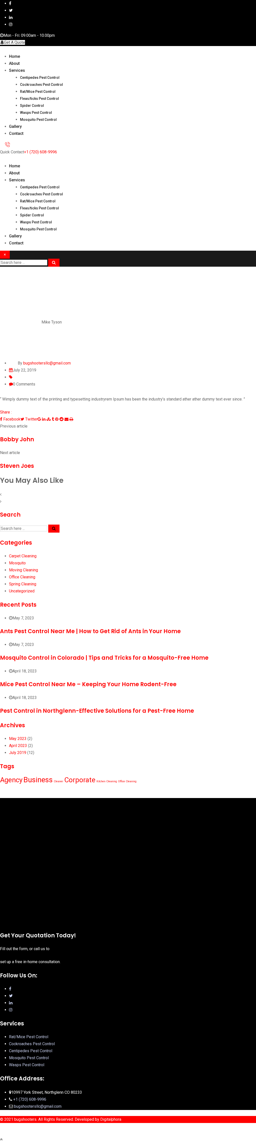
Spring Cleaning (22, 584)
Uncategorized (21, 591)
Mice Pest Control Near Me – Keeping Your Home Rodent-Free (88, 684)
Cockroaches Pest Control (41, 85)
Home (14, 56)
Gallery (15, 126)
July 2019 (17, 752)
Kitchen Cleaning (106, 781)
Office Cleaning (22, 577)
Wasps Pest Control (36, 113)
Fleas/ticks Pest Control (39, 99)
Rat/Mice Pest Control (38, 92)
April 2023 (18, 745)
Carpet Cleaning (22, 556)
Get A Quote (14, 42)
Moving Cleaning (23, 570)
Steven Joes (17, 466)
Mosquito (17, 563)
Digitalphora (110, 1119)
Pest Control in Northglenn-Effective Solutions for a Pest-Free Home (97, 711)
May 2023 (17, 738)
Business (38, 780)
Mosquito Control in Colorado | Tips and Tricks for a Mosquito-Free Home (104, 658)
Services (17, 70)
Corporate (80, 780)
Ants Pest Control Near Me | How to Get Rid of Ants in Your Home (90, 631)
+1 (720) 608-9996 (40, 152)
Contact (16, 133)
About (14, 63)
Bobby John (17, 439)
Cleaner (58, 781)
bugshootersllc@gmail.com (38, 1106)
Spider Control (32, 106)
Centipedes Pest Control (40, 78)
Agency (11, 780)
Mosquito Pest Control (38, 120)
